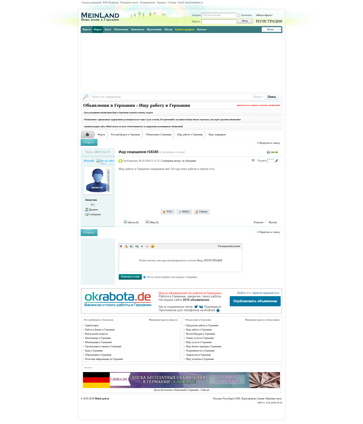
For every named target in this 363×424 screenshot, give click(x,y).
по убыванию (189, 160)
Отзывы (172, 2)
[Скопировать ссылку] (172, 152)
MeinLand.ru (102, 398)
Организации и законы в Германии (103, 346)
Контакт (202, 29)
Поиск (257, 96)
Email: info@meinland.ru (190, 2)
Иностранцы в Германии (98, 338)
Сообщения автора (171, 160)
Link (137, 246)
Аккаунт (196, 15)
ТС (253, 160)
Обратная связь (273, 398)
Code (147, 246)
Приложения (154, 29)
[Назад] (272, 152)
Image (131, 246)
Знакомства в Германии (198, 354)
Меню (270, 29)
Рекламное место (129, 2)
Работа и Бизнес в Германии (99, 329)
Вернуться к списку (269, 142)
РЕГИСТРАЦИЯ (269, 21)
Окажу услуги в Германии (200, 338)
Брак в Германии (94, 350)
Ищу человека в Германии (200, 359)
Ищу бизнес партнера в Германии (203, 346)
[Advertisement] (181, 62)
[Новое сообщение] (89, 142)
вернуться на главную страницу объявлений (258, 105)
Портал (87, 29)
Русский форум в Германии (125, 134)
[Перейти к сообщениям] (276, 160)
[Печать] (268, 152)
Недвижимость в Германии (200, 350)
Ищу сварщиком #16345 (138, 152)
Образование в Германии (98, 354)
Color (126, 246)
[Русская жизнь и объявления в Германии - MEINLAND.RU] (102, 20)
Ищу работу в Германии (190, 134)
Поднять (262, 160)
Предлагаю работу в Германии (202, 325)
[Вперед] (276, 152)
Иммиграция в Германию (98, 342)
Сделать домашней (91, 2)
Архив (260, 398)
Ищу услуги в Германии (199, 342)
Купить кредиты (184, 29)
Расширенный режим (229, 246)
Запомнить (246, 15)
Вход (200, 260)
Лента (107, 29)
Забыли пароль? (264, 15)
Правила (161, 2)
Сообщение (95, 214)
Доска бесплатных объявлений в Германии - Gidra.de (181, 389)
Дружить (93, 209)
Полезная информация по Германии (104, 359)
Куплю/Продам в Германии (200, 333)
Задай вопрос (92, 325)
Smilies (152, 246)
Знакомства (137, 29)
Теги (225, 398)
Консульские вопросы (96, 333)
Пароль (196, 21)
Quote (142, 246)
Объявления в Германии (158, 134)
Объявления (121, 29)
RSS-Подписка (111, 2)
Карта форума (249, 398)
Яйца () (154, 222)
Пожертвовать (147, 2)
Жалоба (273, 222)
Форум (97, 29)
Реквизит (258, 222)
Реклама (217, 398)
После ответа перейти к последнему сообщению (172, 277)
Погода (168, 29)
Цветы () (132, 222)
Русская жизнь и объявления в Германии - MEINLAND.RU (88, 135)
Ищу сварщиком (217, 134)
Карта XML (234, 398)
